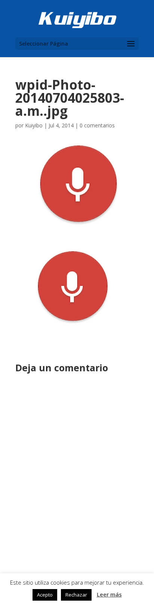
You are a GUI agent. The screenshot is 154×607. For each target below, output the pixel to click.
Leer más (109, 594)
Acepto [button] (45, 594)
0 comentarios (97, 125)
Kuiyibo (34, 125)
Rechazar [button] (76, 594)
